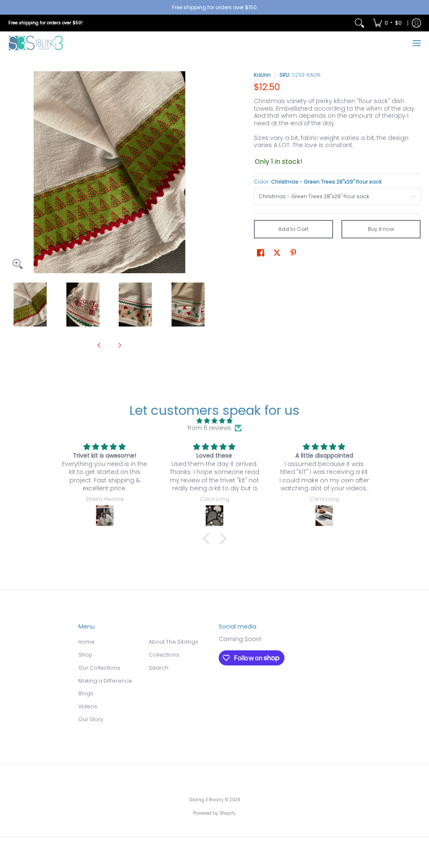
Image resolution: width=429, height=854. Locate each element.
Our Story (90, 719)
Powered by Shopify (214, 813)
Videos (87, 706)
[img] (214, 421)
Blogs (85, 693)
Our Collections (99, 667)
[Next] (204, 172)
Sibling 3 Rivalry (206, 800)
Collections (164, 654)
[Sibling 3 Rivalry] (35, 42)
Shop (85, 654)
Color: (318, 181)
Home (86, 641)
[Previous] (14, 172)
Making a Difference (105, 680)
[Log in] (416, 23)
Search (158, 667)
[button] (260, 252)
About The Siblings (173, 641)
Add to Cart (293, 229)
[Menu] (416, 42)
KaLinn (262, 74)
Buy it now (381, 229)
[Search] (359, 23)
